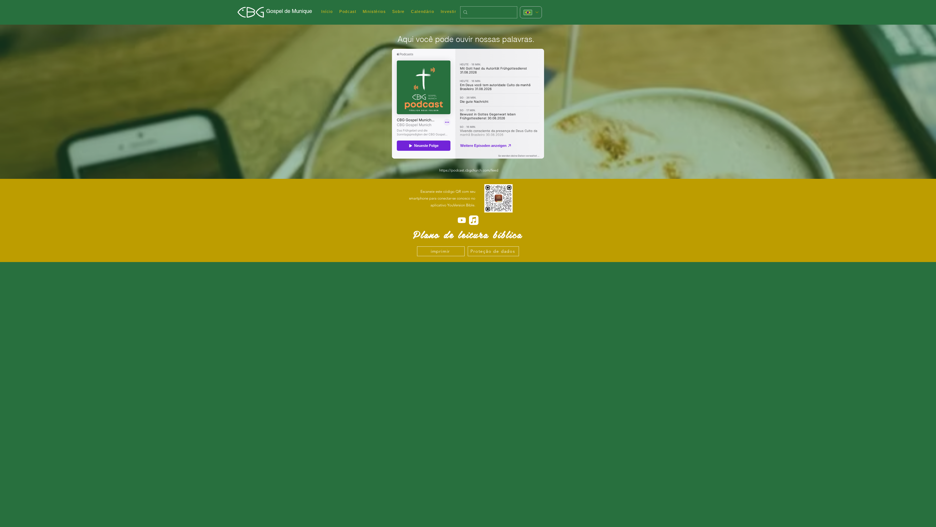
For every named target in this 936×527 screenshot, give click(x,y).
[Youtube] (462, 220)
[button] (374, 12)
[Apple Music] (473, 220)
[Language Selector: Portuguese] (531, 12)
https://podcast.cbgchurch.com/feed (468, 170)
